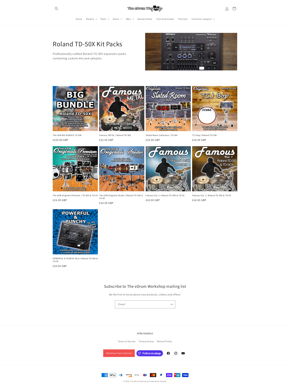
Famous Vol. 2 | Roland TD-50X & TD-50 (165, 195)
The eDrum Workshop (139, 381)
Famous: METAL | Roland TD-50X (115, 135)
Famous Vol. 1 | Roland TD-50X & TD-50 (211, 195)
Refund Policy (164, 341)
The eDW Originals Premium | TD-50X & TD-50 (75, 195)
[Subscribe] (171, 304)
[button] (56, 8)
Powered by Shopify (158, 381)
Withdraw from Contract (119, 353)
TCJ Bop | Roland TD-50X (204, 135)
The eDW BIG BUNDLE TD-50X (67, 135)
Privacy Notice (146, 341)
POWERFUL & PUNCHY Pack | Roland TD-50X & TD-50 (75, 260)
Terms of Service (127, 341)
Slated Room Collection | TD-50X (162, 135)
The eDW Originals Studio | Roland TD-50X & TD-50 (121, 197)
